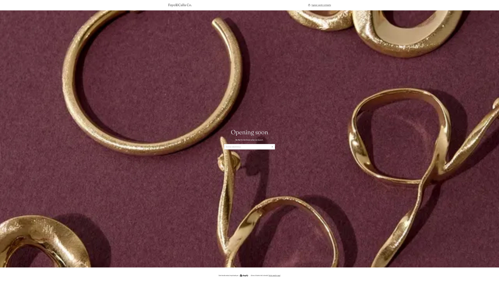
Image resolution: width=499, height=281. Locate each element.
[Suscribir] (272, 147)
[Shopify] (244, 275)
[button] (319, 5)
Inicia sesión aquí (274, 275)
